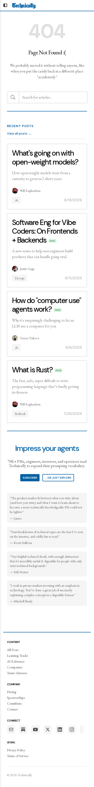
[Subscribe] (11, 729)
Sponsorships (16, 697)
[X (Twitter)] (48, 729)
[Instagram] (72, 729)
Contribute (14, 703)
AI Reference (16, 661)
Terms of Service (17, 755)
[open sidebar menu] (5, 5)
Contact (12, 709)
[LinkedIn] (60, 729)
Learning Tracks (17, 655)
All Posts (13, 649)
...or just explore (58, 477)
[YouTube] (35, 729)
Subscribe (30, 477)
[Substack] (23, 729)
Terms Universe (17, 673)
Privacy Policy (16, 750)
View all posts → (19, 133)
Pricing (11, 691)
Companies (14, 667)
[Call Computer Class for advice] (82, 729)
